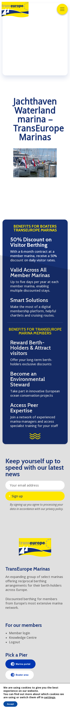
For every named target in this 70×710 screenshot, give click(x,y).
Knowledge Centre (23, 637)
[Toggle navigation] (62, 9)
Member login (19, 633)
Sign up (17, 496)
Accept (10, 704)
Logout (14, 642)
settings (49, 697)
